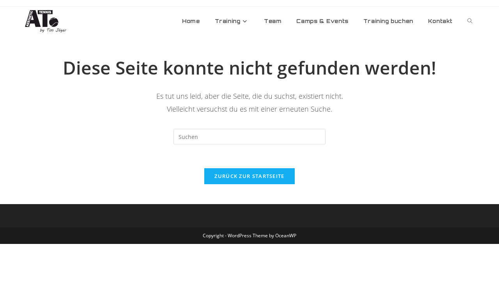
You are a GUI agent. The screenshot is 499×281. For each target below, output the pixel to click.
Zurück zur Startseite (249, 176)
